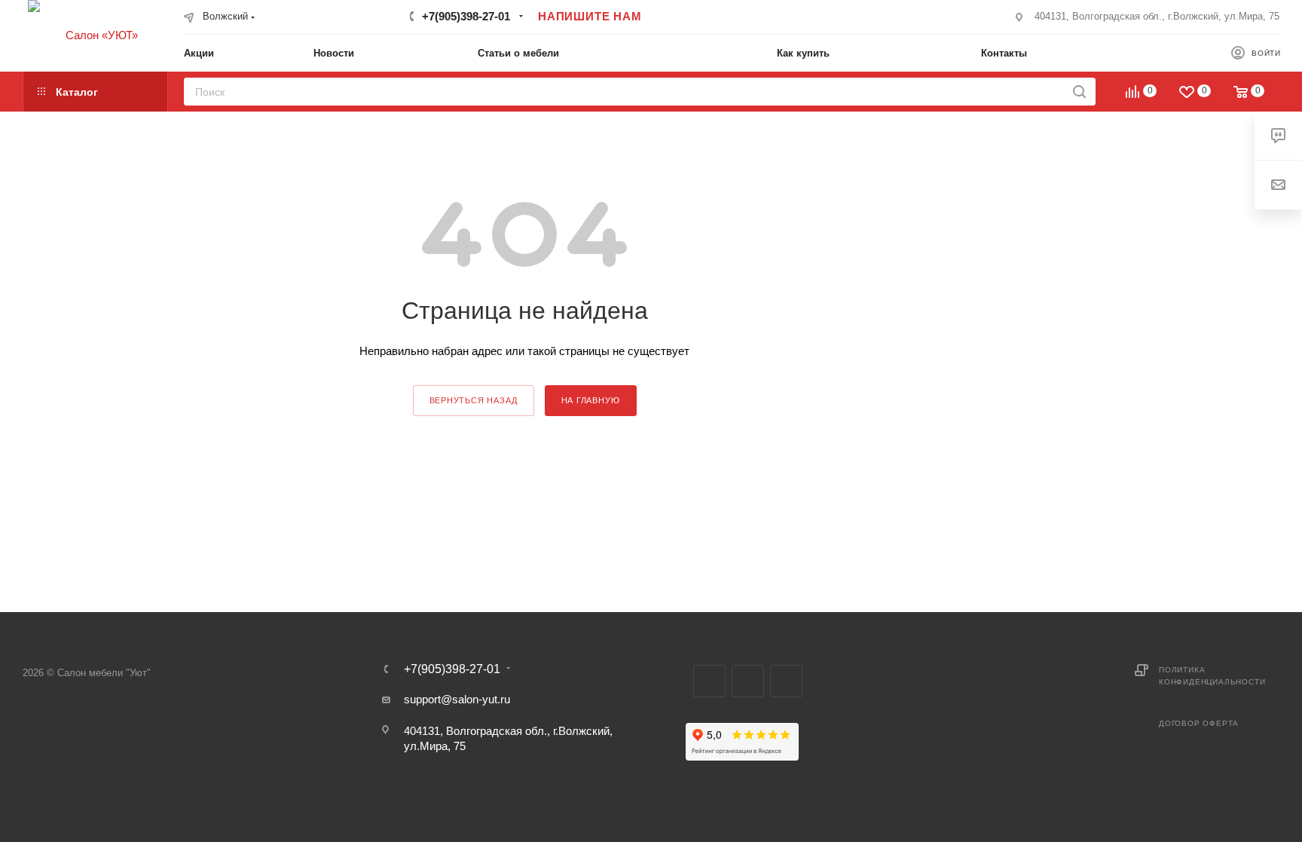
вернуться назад (473, 400)
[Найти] (1079, 92)
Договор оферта (1199, 723)
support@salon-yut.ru (457, 699)
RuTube (748, 681)
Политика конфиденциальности (1212, 676)
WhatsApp (786, 681)
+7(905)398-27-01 (466, 16)
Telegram (709, 681)
